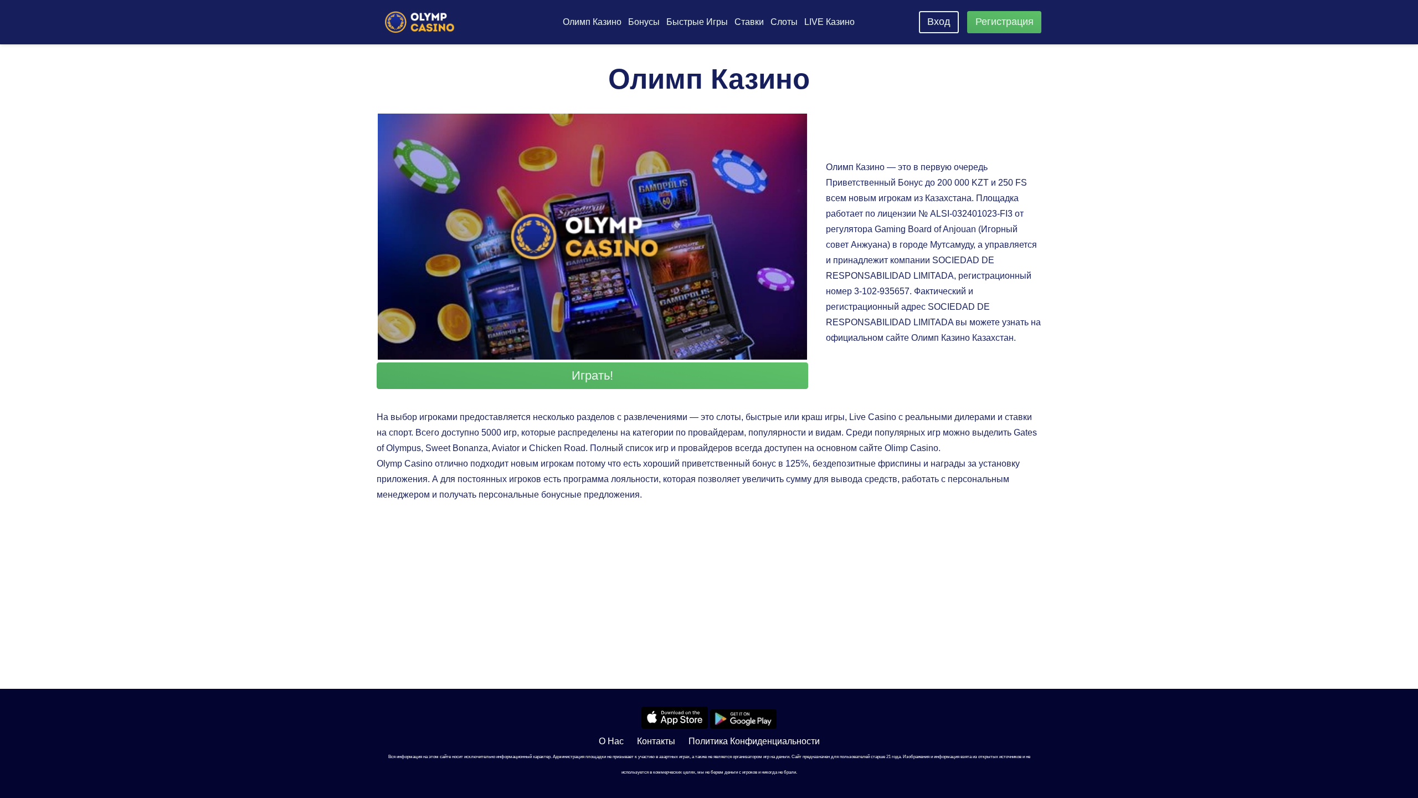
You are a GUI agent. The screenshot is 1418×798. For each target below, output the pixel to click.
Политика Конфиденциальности (754, 741)
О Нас (611, 741)
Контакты (656, 741)
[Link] (420, 22)
